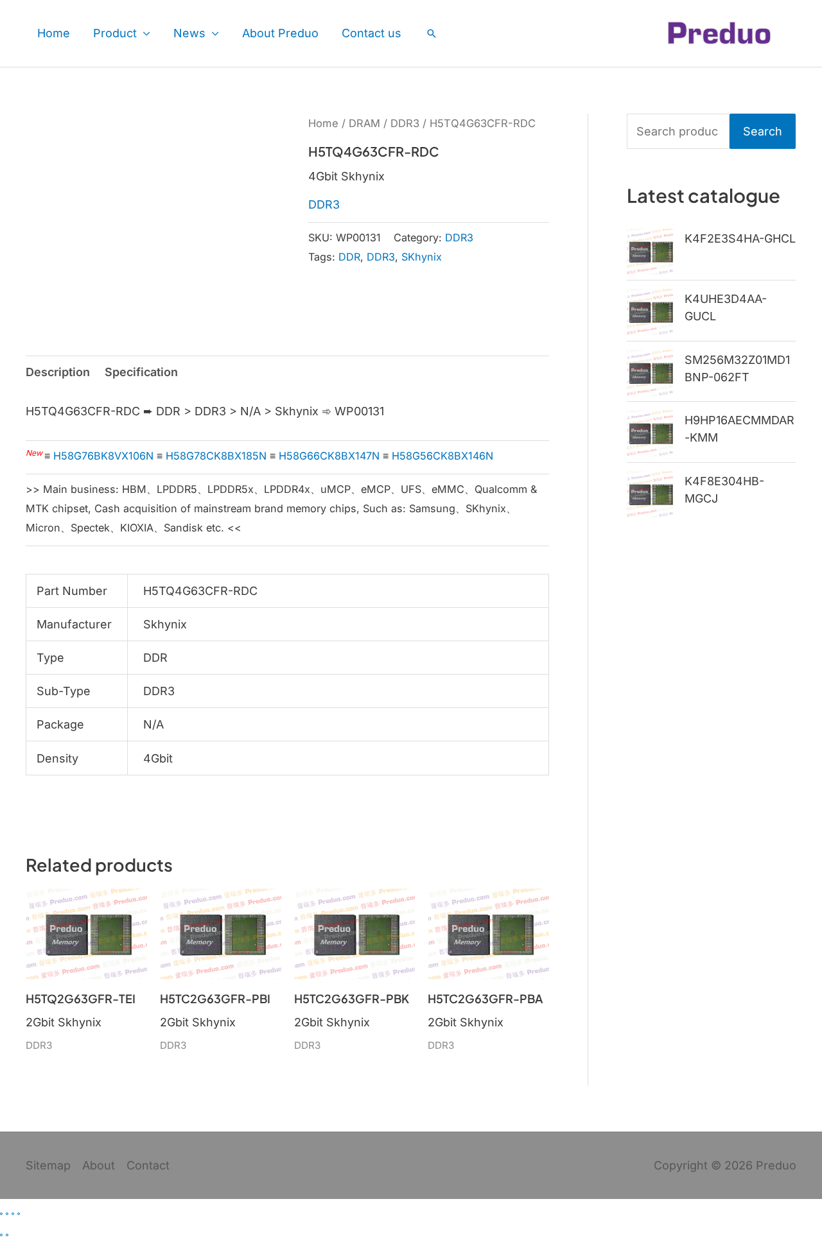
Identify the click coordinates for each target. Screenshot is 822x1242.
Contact (148, 1165)
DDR (349, 256)
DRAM (364, 123)
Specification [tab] (141, 372)
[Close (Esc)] (18, 1213)
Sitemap (48, 1165)
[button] (431, 33)
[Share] (13, 1213)
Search (762, 131)
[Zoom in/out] (1, 1213)
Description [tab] (58, 372)
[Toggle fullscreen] (7, 1213)
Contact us (371, 33)
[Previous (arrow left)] (1, 1235)
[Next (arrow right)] (7, 1235)
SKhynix (421, 256)
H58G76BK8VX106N (103, 455)
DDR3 (404, 123)
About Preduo (280, 33)
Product (115, 33)
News (189, 33)
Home (53, 33)
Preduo (776, 1165)
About (98, 1165)
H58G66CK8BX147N (329, 455)
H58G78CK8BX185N (216, 455)
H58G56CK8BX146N (442, 455)
